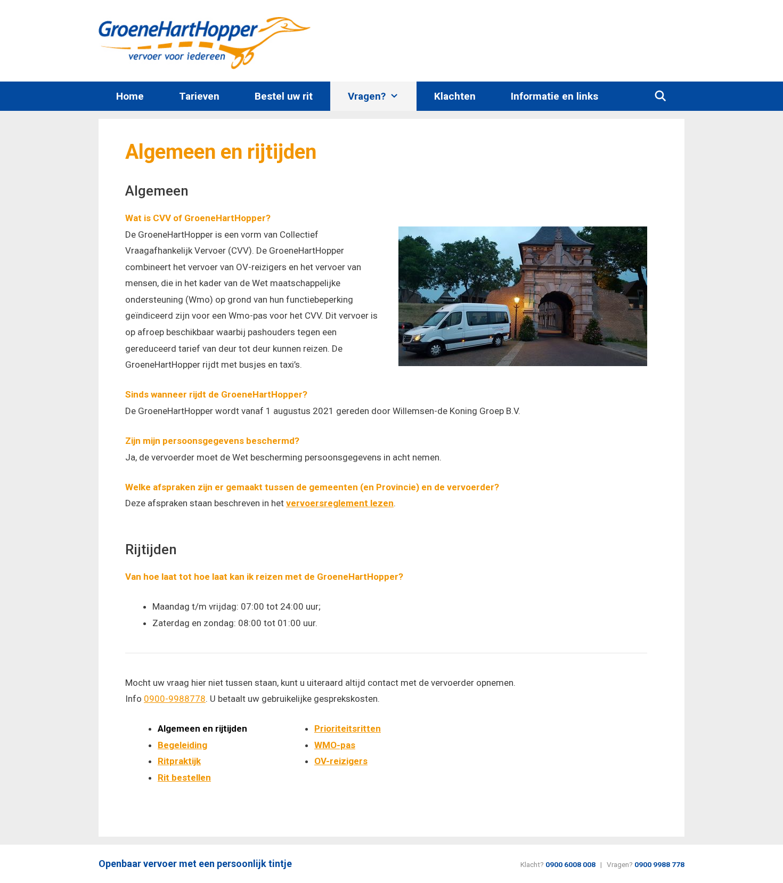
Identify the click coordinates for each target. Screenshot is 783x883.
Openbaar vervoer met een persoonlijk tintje (195, 863)
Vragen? (367, 96)
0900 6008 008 (570, 864)
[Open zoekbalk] (660, 96)
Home (130, 96)
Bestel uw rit (284, 96)
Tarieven (199, 96)
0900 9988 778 (659, 864)
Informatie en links (554, 96)
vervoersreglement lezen (340, 503)
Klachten (455, 96)
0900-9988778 (175, 698)
